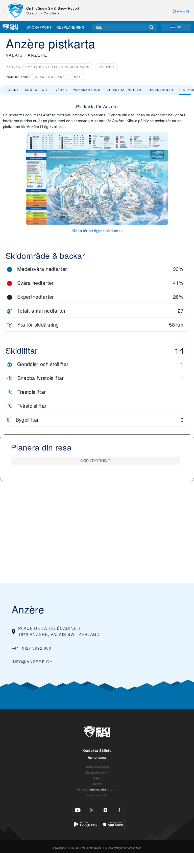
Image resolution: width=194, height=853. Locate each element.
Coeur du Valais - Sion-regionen (58, 67)
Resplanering (70, 27)
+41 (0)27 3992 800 (31, 648)
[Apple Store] (113, 823)
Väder (61, 90)
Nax (77, 77)
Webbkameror (87, 90)
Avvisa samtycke (97, 795)
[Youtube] (77, 810)
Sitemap (97, 784)
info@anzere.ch (32, 662)
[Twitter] (91, 810)
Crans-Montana (50, 77)
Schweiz (107, 67)
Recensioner (160, 90)
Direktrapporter (124, 90)
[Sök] (151, 27)
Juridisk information (97, 767)
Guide (13, 90)
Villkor (97, 778)
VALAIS (14, 55)
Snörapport (39, 27)
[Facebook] (119, 810)
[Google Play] (85, 823)
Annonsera (97, 757)
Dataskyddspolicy (97, 772)
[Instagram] (105, 810)
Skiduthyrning (95, 460)
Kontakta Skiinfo (96, 750)
